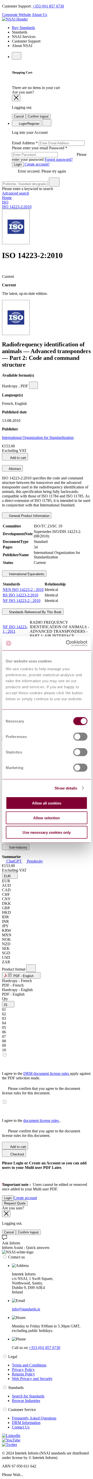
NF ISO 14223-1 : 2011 (15, 629)
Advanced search (15, 193)
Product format (14, 969)
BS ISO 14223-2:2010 (20, 595)
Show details (66, 788)
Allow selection (46, 818)
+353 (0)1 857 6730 (48, 6)
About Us (39, 15)
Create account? (37, 164)
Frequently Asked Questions (34, 1418)
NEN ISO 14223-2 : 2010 (23, 589)
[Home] (15, 19)
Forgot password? (59, 159)
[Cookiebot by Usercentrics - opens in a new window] (66, 643)
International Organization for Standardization (38, 437)
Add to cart (17, 458)
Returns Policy (23, 1374)
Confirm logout (38, 116)
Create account (25, 1198)
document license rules (41, 1120)
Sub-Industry (17, 847)
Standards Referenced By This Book (35, 612)
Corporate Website (16, 15)
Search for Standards (28, 1396)
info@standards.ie (26, 1309)
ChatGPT (14, 861)
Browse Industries (26, 1400)
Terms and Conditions (29, 1365)
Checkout (16, 1154)
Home (7, 198)
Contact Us (21, 1427)
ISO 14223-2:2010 (16, 207)
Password (49, 154)
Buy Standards (23, 28)
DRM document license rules (46, 1073)
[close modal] (16, 98)
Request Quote (15, 1203)
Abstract (14, 469)
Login (18, 164)
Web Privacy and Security (32, 1378)
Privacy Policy (23, 1369)
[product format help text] (31, 968)
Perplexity (34, 861)
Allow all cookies (46, 803)
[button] (10, 876)
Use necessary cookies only (47, 832)
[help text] (33, 385)
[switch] (80, 737)
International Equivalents (26, 574)
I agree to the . (31, 1120)
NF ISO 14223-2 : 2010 (21, 600)
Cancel (19, 116)
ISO (5, 202)
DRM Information (26, 1422)
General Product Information (28, 516)
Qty (5, 999)
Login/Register (28, 124)
